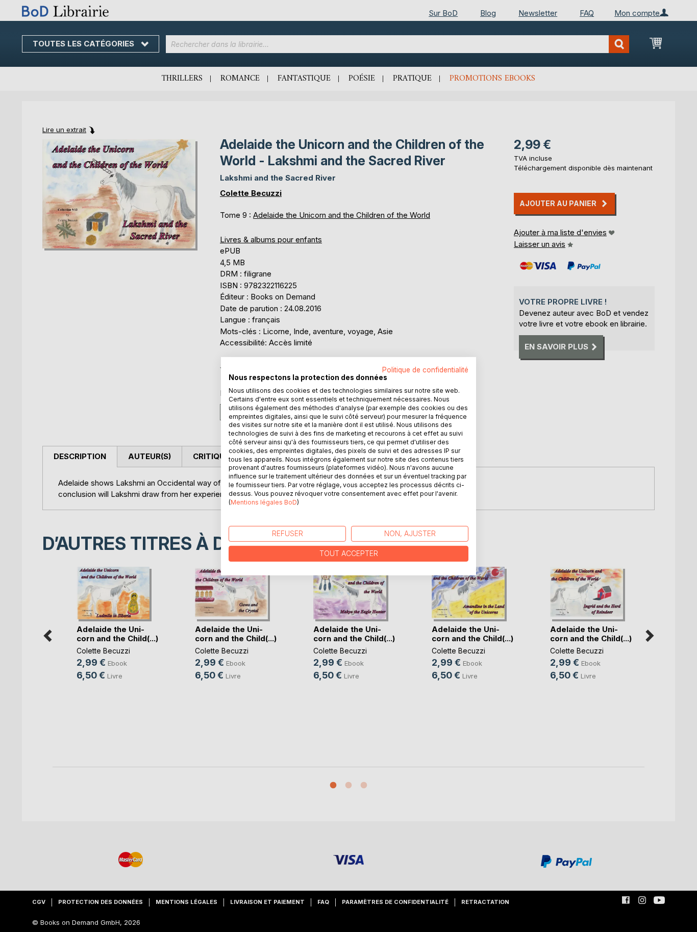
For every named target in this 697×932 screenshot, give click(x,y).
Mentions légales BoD (264, 502)
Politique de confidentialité (425, 369)
